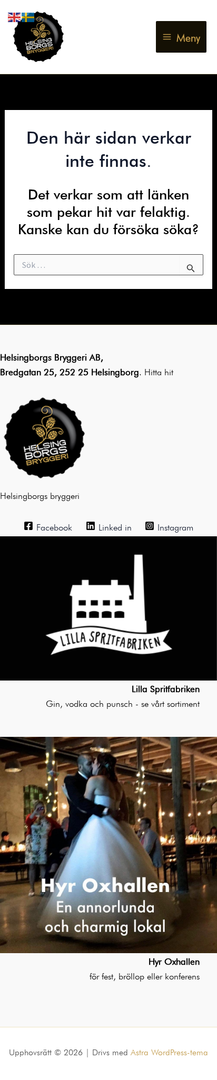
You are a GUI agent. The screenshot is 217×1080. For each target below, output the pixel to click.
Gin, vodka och (76, 702)
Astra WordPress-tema (169, 1051)
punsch (120, 702)
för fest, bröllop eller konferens (145, 975)
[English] (15, 15)
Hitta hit (158, 370)
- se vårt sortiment (167, 702)
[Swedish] (28, 15)
